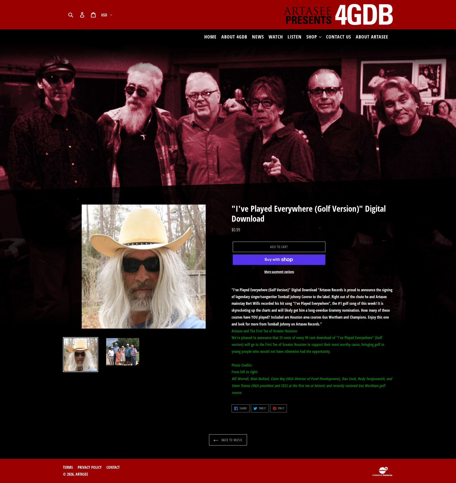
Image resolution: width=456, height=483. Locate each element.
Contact (113, 467)
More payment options (279, 271)
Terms (68, 467)
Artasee (82, 474)
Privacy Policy (90, 467)
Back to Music (232, 440)
